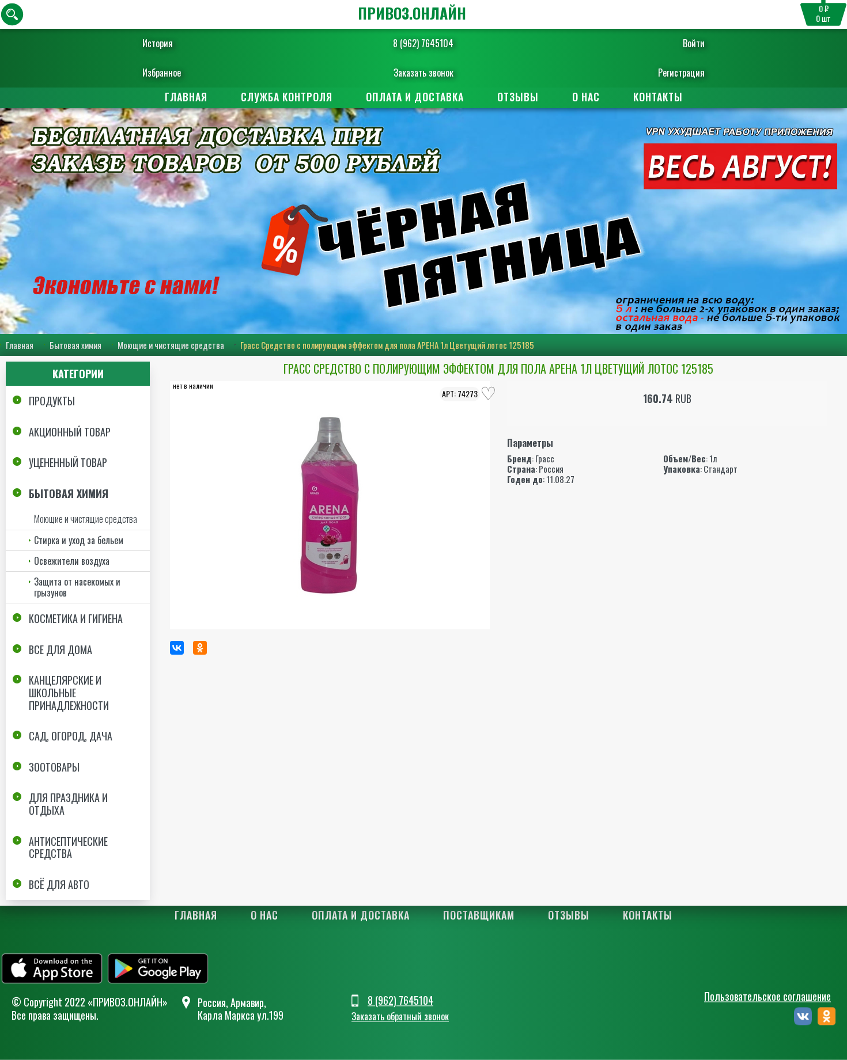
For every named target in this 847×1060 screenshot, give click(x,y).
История (157, 43)
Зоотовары (54, 766)
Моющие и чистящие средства (171, 345)
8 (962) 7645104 (423, 43)
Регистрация (681, 72)
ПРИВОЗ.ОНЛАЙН (412, 13)
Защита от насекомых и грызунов (77, 587)
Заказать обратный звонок (400, 1017)
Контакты (658, 96)
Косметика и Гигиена (76, 618)
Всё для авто (59, 884)
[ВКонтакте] (177, 648)
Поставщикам (479, 914)
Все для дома (60, 649)
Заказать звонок (423, 72)
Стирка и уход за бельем (78, 540)
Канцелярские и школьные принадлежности (69, 692)
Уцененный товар (68, 462)
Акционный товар (70, 431)
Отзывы (518, 96)
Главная (186, 96)
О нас (586, 96)
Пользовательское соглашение (767, 996)
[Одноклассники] (200, 648)
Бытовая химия (75, 345)
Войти (694, 43)
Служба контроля (286, 96)
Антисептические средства (68, 847)
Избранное (161, 72)
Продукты (52, 400)
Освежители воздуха (71, 561)
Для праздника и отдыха (68, 804)
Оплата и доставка (415, 96)
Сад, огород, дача (70, 735)
